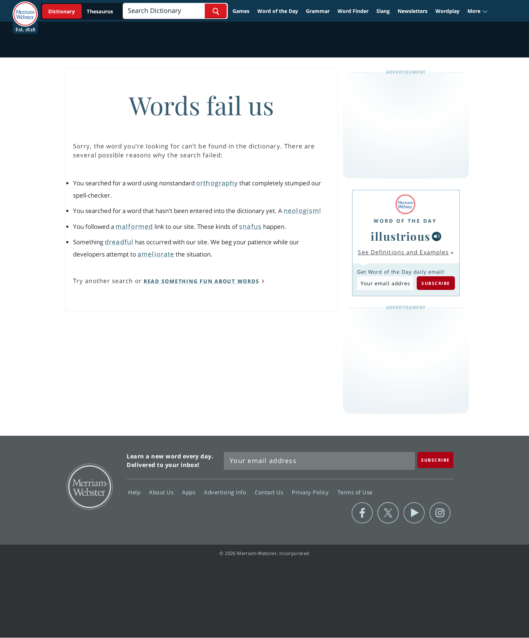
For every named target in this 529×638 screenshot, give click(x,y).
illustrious (400, 236)
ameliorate (155, 254)
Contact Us (270, 492)
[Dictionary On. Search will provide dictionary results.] (81, 11)
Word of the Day (277, 11)
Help (135, 492)
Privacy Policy (311, 492)
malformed (134, 226)
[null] (436, 236)
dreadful (119, 241)
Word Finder (353, 11)
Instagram (440, 513)
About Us (162, 492)
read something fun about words (201, 281)
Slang (383, 11)
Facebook (362, 513)
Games (240, 11)
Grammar (318, 11)
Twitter (388, 513)
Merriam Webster (89, 486)
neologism (301, 210)
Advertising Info (226, 492)
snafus (250, 226)
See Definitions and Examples (403, 252)
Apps (189, 492)
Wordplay (447, 11)
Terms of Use (355, 492)
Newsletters (413, 11)
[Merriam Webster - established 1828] (25, 8)
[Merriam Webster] (405, 204)
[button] (477, 11)
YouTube (414, 513)
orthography (217, 183)
